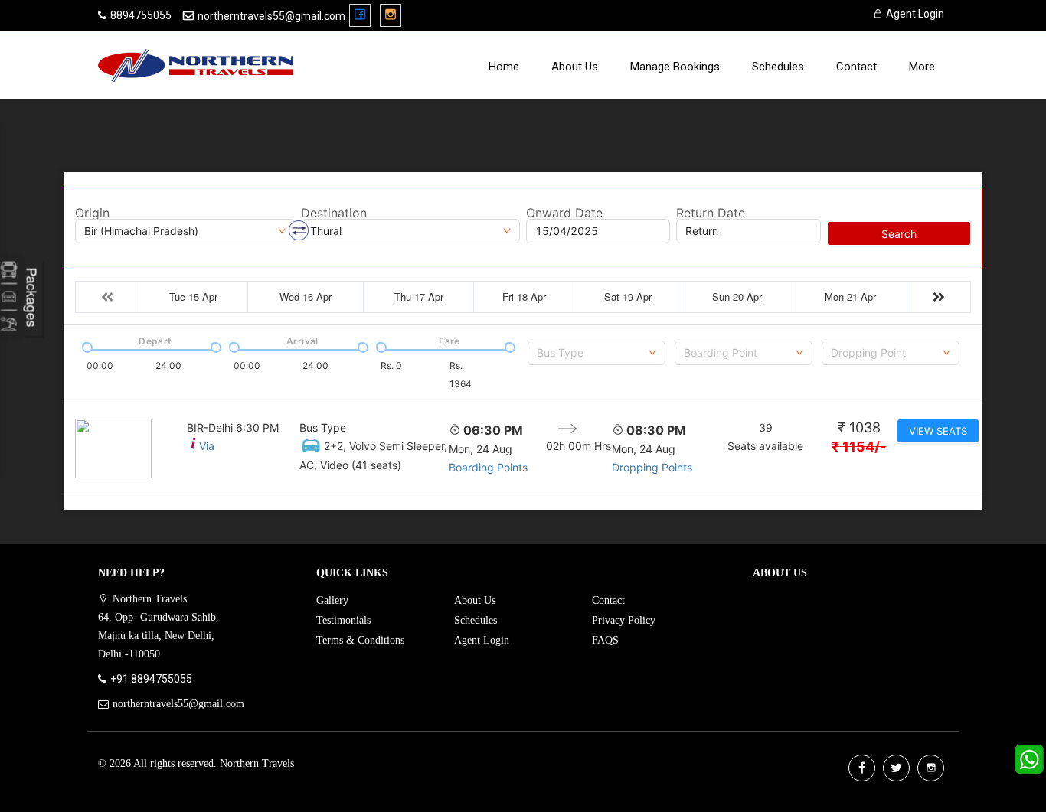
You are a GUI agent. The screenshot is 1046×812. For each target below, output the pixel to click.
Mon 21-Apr (850, 296)
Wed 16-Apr (305, 296)
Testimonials (343, 620)
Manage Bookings (675, 66)
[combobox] (596, 352)
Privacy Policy (623, 620)
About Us (574, 66)
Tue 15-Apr (193, 296)
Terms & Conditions (360, 640)
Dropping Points (652, 467)
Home (504, 66)
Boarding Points (488, 467)
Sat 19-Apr (628, 296)
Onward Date (564, 212)
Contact (856, 66)
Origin (92, 212)
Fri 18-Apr (524, 296)
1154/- (859, 447)
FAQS (605, 640)
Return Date (710, 212)
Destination (334, 212)
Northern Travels (257, 763)
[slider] (86, 346)
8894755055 (141, 15)
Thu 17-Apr (418, 296)
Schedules (778, 66)
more (922, 66)
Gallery (332, 600)
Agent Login (914, 14)
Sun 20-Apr (737, 296)
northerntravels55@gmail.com (271, 16)
